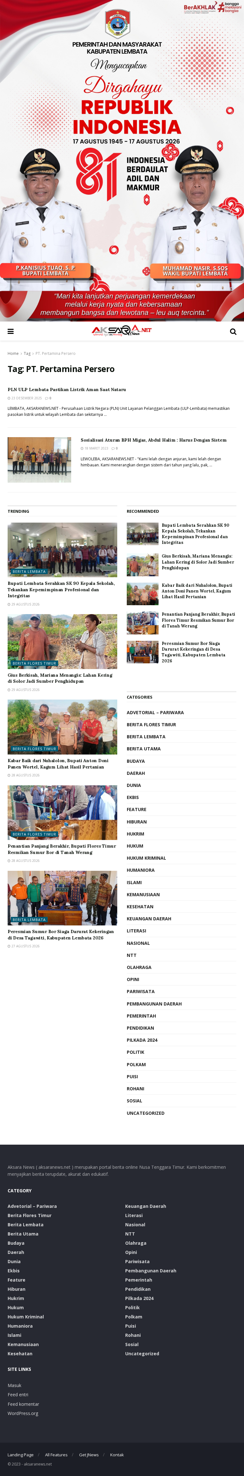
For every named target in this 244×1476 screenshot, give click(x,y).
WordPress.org (23, 1413)
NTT (132, 955)
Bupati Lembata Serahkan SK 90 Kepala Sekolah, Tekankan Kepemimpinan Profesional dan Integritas (61, 589)
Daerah (136, 773)
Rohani (135, 1089)
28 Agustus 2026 (25, 775)
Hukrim (135, 834)
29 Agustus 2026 (25, 604)
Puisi (132, 1076)
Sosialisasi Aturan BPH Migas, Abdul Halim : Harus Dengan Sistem (154, 440)
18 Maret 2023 (96, 448)
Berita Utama (144, 749)
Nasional (138, 943)
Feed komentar (23, 1404)
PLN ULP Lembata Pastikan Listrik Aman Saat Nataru (67, 389)
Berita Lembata (29, 571)
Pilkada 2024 (142, 1040)
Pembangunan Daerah (154, 1004)
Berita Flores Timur (34, 663)
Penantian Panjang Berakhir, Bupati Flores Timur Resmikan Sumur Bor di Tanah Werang (62, 849)
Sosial (134, 1101)
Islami (134, 882)
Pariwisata (141, 991)
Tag (27, 353)
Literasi (136, 931)
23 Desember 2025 (26, 398)
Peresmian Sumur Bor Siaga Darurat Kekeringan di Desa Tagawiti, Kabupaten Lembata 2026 (61, 935)
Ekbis (133, 797)
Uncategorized (146, 1113)
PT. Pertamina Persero (56, 353)
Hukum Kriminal (146, 858)
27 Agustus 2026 (25, 946)
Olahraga (139, 967)
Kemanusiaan (143, 894)
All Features (56, 1455)
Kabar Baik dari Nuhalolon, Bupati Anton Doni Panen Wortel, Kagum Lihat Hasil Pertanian (58, 764)
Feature (136, 809)
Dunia (134, 785)
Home (13, 353)
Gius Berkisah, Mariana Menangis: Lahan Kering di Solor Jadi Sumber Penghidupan (60, 678)
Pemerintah (141, 1016)
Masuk (14, 1385)
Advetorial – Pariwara (155, 712)
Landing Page (21, 1455)
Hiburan (137, 822)
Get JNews (89, 1455)
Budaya (136, 761)
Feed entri (18, 1394)
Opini (133, 979)
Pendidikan (140, 1028)
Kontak (117, 1455)
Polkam (136, 1064)
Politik (135, 1052)
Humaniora (141, 870)
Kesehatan (140, 907)
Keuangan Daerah (149, 919)
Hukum (135, 846)
